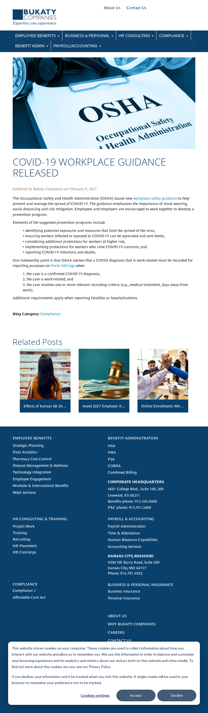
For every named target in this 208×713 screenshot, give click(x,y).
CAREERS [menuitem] (116, 632)
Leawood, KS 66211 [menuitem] (124, 495)
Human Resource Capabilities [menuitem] (133, 539)
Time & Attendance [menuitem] (124, 533)
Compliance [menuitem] (171, 36)
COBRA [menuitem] (114, 466)
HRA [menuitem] (112, 452)
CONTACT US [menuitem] (119, 640)
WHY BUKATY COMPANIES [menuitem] (131, 624)
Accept (136, 695)
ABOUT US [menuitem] (117, 616)
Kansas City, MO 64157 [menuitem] (127, 568)
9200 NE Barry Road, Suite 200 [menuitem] (134, 562)
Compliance (50, 314)
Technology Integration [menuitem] (32, 472)
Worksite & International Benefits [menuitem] (40, 485)
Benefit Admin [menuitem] (29, 46)
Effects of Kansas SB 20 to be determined (57, 406)
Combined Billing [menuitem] (122, 472)
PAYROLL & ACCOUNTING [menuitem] (131, 519)
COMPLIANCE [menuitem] (25, 584)
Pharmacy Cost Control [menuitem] (32, 459)
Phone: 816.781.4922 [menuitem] (125, 573)
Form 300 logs (63, 265)
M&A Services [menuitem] (24, 492)
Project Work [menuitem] (23, 526)
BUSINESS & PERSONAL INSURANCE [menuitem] (140, 584)
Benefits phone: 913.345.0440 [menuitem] (132, 501)
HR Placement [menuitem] (25, 546)
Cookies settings (95, 695)
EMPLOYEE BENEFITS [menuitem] (32, 438)
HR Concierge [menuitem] (24, 552)
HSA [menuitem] (111, 445)
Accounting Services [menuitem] (124, 546)
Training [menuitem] (20, 533)
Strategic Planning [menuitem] (28, 445)
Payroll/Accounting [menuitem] (75, 46)
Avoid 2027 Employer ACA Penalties (112, 406)
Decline (177, 695)
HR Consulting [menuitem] (134, 36)
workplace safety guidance (155, 198)
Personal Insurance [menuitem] (124, 598)
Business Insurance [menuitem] (124, 591)
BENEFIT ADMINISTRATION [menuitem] (133, 438)
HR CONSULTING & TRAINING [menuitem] (40, 519)
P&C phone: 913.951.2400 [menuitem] (129, 507)
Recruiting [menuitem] (21, 539)
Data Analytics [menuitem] (25, 452)
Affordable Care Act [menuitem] (29, 597)
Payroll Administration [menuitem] (127, 526)
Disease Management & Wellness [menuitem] (40, 465)
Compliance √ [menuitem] (24, 590)
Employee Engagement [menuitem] (32, 479)
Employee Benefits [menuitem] (35, 36)
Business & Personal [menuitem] (87, 36)
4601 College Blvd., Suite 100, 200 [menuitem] (136, 489)
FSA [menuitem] (111, 459)
